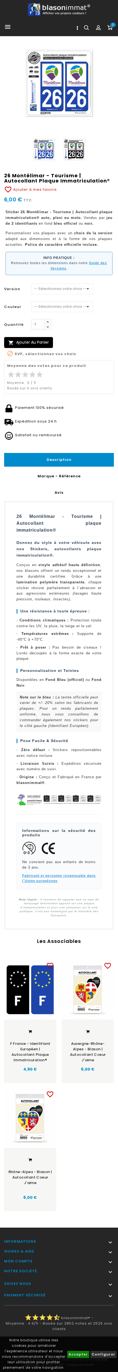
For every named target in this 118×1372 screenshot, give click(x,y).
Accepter (78, 1354)
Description (59, 459)
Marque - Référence (59, 476)
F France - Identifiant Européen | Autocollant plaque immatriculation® (30, 1052)
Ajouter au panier (28, 342)
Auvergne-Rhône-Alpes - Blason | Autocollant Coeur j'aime (88, 1052)
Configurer (103, 1354)
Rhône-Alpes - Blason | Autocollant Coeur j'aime (30, 1177)
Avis (59, 492)
